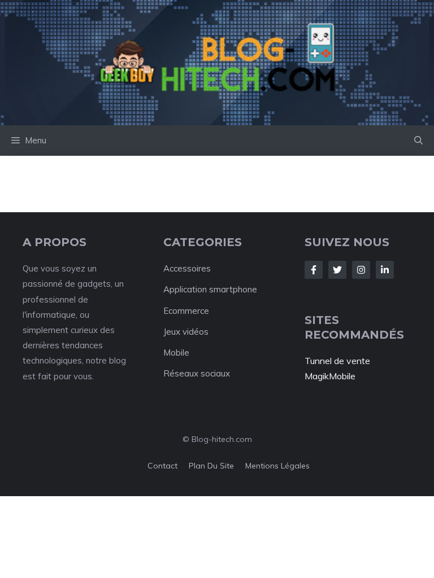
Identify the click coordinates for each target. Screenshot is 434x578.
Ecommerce (186, 310)
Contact (162, 466)
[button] (418, 140)
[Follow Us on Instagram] (361, 270)
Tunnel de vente (337, 360)
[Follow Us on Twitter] (337, 270)
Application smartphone (210, 289)
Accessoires (187, 268)
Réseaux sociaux (196, 373)
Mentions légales (277, 466)
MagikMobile (330, 376)
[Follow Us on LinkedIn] (385, 270)
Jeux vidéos (186, 331)
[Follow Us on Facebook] (314, 270)
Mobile (176, 352)
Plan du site (211, 466)
